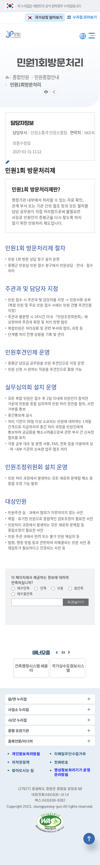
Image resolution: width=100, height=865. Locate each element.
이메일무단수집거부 (70, 754)
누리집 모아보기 (85, 17)
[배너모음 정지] (63, 652)
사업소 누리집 (18, 709)
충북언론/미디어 (20, 741)
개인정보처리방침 (26, 754)
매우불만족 (24, 593)
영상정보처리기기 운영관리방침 (72, 772)
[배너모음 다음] (69, 652)
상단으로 (89, 838)
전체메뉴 (91, 34)
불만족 (78, 587)
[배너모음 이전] (57, 652)
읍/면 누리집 (17, 699)
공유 (54, 92)
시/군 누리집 (17, 720)
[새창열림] (50, 823)
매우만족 (22, 587)
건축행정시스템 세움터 (31, 668)
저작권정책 (20, 762)
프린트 (46, 92)
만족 (42, 587)
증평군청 (13, 34)
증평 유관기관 (18, 730)
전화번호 (61, 762)
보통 (59, 587)
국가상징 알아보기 (48, 17)
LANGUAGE (82, 36)
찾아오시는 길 (23, 770)
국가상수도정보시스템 (68, 668)
